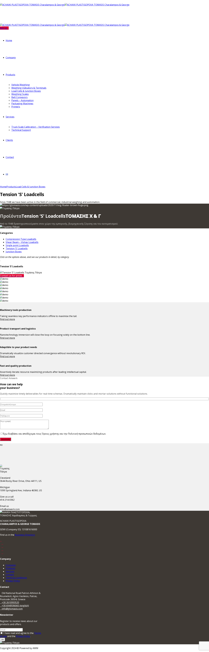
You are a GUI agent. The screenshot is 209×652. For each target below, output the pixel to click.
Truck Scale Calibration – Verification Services (35, 126)
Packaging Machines (22, 103)
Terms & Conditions (16, 577)
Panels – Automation (22, 100)
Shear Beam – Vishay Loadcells (22, 242)
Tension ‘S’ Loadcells (17, 248)
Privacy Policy (13, 580)
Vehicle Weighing (20, 84)
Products (10, 74)
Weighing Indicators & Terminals (28, 87)
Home (9, 40)
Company (11, 57)
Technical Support (21, 130)
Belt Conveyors (19, 97)
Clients (9, 140)
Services (10, 116)
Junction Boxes (14, 251)
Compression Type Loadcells (21, 239)
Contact (10, 157)
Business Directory (25, 534)
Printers (15, 106)
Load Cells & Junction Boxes (26, 91)
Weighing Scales (20, 94)
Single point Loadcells (17, 245)
